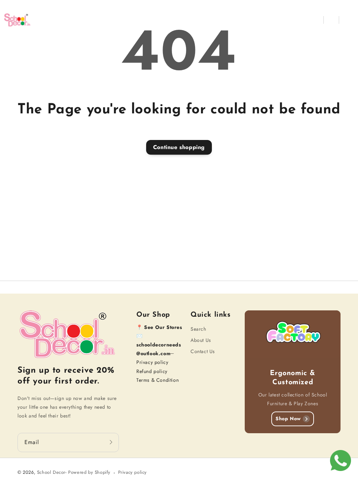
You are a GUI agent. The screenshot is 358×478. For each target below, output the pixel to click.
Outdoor (220, 20)
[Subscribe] (111, 442)
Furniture (105, 20)
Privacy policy (152, 362)
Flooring (254, 20)
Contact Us (203, 351)
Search (198, 328)
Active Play (143, 20)
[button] (316, 20)
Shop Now (288, 418)
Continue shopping (179, 147)
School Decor (51, 472)
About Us (201, 340)
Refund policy (151, 371)
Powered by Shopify (89, 472)
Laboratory (183, 20)
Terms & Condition (157, 380)
